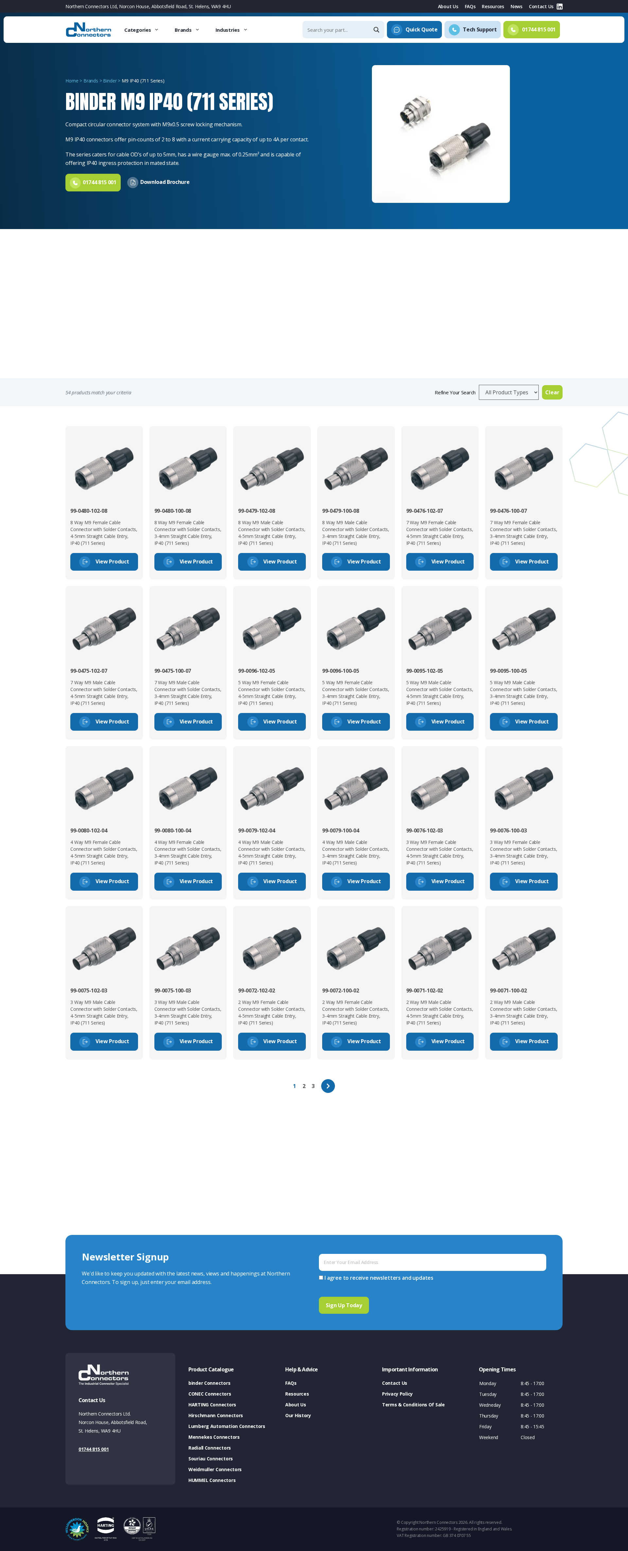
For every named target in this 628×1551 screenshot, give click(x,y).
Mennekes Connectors (214, 1437)
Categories (137, 30)
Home (71, 81)
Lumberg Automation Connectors (226, 1426)
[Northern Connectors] (89, 30)
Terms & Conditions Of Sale (413, 1404)
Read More (83, 363)
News (516, 6)
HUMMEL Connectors (212, 1480)
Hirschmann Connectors (215, 1415)
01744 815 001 (93, 1449)
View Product (111, 561)
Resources (493, 6)
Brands (183, 30)
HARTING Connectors (212, 1404)
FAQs (470, 6)
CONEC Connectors (209, 1394)
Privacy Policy (397, 1394)
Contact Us (541, 6)
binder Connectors (209, 1383)
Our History (298, 1415)
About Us (448, 6)
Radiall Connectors (209, 1448)
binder (109, 81)
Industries (228, 30)
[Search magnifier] (377, 29)
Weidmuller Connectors (215, 1469)
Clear (552, 392)
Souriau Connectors (210, 1458)
